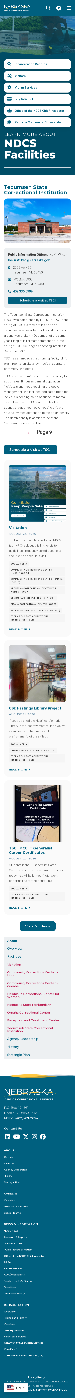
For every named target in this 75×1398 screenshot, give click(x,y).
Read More (18, 629)
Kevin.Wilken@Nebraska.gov (29, 260)
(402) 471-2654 (26, 1118)
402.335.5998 (23, 291)
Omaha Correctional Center (28, 1012)
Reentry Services (14, 1330)
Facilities (14, 956)
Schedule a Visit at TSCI (37, 300)
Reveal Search (48, 8)
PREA (7, 1262)
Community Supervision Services (23, 1343)
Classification (12, 1349)
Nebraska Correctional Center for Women (33, 995)
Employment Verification (18, 1281)
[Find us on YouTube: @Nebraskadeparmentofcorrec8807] (16, 1138)
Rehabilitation (16, 1304)
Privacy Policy (36, 1377)
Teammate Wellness (16, 1206)
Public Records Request (18, 1249)
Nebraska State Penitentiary (29, 1005)
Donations (10, 1287)
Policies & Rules (13, 1243)
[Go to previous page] (29, 433)
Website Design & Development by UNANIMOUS (37, 1389)
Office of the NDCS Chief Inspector (39, 111)
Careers (10, 1193)
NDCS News (11, 1231)
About (12, 941)
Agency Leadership (22, 1039)
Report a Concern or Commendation (40, 122)
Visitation (14, 964)
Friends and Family (15, 1318)
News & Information (21, 1224)
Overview (14, 948)
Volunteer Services (15, 1336)
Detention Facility (14, 1293)
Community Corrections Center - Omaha (32, 984)
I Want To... (59, 8)
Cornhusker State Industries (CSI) (23, 1355)
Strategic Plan (18, 1055)
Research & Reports (15, 1237)
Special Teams (12, 1213)
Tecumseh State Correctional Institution (30, 1029)
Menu (69, 8)
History (13, 1047)
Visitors (20, 76)
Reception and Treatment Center (33, 1020)
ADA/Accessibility (14, 1274)
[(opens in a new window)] (7, 1138)
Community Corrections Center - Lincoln (32, 973)
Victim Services (26, 87)
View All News (37, 926)
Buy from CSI (24, 99)
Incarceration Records (31, 64)
